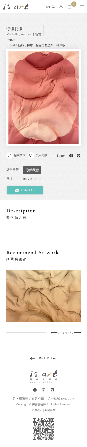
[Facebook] (35, 390)
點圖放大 (20, 155)
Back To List (47, 358)
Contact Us (27, 190)
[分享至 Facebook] (70, 156)
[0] (69, 7)
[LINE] (52, 390)
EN (48, 7)
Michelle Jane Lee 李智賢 (23, 34)
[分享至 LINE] (77, 156)
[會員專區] (61, 7)
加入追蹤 (41, 155)
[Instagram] (44, 390)
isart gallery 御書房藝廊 (16, 6)
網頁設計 (37, 410)
